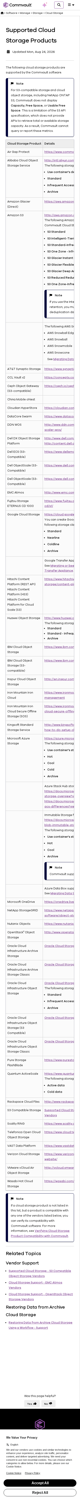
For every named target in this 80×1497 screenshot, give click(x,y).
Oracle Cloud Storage (60, 946)
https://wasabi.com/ (59, 1181)
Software (11, 13)
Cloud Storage (54, 13)
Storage (38, 13)
